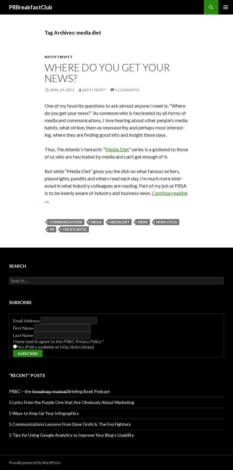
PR (52, 229)
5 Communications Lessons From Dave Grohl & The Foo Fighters (70, 424)
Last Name (23, 335)
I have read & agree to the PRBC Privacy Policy (58, 341)
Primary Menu (225, 7)
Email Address (27, 320)
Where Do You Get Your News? (107, 72)
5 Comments (127, 90)
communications (66, 222)
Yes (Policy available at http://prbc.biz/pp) (55, 346)
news (143, 222)
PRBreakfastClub (30, 7)
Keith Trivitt (59, 57)
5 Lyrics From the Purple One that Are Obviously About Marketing (71, 402)
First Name (23, 328)
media (96, 222)
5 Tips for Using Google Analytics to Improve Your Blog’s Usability (71, 435)
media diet (120, 222)
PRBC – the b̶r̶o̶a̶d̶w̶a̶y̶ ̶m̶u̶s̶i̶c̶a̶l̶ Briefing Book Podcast (59, 391)
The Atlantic (74, 229)
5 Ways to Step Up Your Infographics (44, 413)
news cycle (166, 222)
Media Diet (117, 149)
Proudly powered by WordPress (35, 462)
